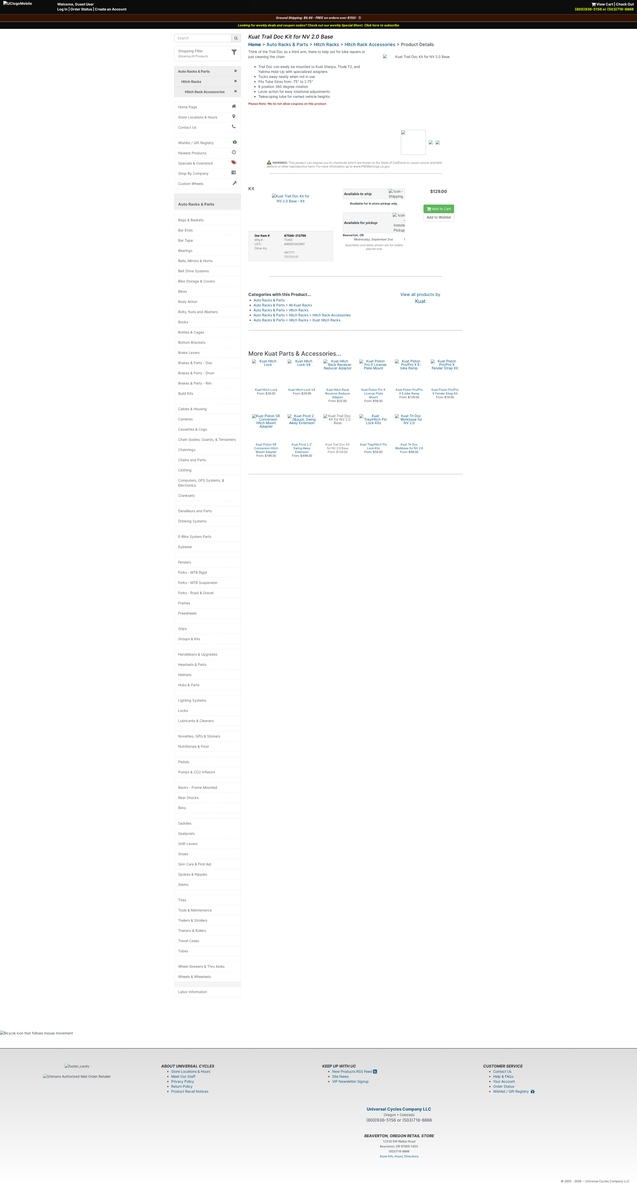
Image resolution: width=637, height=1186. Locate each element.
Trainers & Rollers (192, 930)
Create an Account (110, 9)
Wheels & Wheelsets (194, 976)
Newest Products (192, 153)
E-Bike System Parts (194, 536)
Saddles (184, 823)
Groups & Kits (189, 639)
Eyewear (185, 547)
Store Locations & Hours (197, 117)
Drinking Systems (192, 521)
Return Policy (182, 1086)
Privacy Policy (182, 1081)
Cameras (185, 419)
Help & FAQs (503, 1076)
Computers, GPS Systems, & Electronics (201, 482)
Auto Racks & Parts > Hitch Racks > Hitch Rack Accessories (302, 315)
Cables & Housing (192, 409)
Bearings (185, 250)
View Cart (604, 4)
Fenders (184, 562)
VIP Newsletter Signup (350, 1081)
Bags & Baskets (191, 220)
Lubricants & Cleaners (196, 721)
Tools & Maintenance (195, 910)
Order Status (81, 9)
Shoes (183, 854)
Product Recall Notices (189, 1091)
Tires (182, 900)
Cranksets (186, 495)
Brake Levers (189, 352)
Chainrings (186, 450)
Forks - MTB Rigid (192, 572)
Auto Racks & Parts (196, 204)
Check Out (625, 4)
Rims (182, 808)
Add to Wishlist (439, 217)
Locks (183, 710)
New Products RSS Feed (352, 1071)
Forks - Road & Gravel (195, 593)
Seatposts (186, 833)
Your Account (504, 1081)
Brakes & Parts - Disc (195, 363)
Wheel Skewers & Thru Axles (201, 966)
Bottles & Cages (191, 332)
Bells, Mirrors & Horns (195, 261)
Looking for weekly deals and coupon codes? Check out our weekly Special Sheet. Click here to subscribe (318, 25)
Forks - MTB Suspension (197, 582)
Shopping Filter (190, 51)
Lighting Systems (192, 700)
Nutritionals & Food (193, 746)
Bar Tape (185, 240)
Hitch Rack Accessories (370, 44)
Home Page (187, 107)
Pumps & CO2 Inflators (196, 772)
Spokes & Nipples (192, 874)
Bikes (182, 291)
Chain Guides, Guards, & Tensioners (207, 439)
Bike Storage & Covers (196, 281)
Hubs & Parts (188, 685)
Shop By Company (193, 173)
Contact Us (187, 127)
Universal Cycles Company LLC (399, 1109)
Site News (340, 1076)
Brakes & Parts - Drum (196, 373)
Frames (184, 603)
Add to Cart (441, 209)
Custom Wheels (190, 183)
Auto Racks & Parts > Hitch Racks (281, 310)
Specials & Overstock (195, 163)
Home (254, 44)
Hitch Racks (326, 44)
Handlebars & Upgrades (197, 654)
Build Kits (185, 393)
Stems (183, 884)
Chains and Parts (192, 460)
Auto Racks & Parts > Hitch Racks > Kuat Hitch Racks (297, 320)
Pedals (183, 762)
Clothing (185, 470)
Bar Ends (185, 230)
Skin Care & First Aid (194, 864)
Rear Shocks (188, 797)
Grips (182, 628)
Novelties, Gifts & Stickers (199, 736)
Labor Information (192, 992)
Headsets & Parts (192, 664)
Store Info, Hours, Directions (399, 1156)
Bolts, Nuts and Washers (198, 312)
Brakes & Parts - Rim (195, 383)
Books (183, 322)
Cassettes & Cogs (192, 429)
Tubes (183, 951)
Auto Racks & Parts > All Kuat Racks (283, 305)
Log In (62, 9)
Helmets (184, 675)
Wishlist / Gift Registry (196, 143)
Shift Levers (188, 844)
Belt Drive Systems (193, 271)
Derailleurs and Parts (195, 511)
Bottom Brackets (191, 342)
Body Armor (187, 301)
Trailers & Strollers (192, 920)
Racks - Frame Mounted (197, 787)
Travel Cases (188, 941)
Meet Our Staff (183, 1076)
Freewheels (187, 613)
